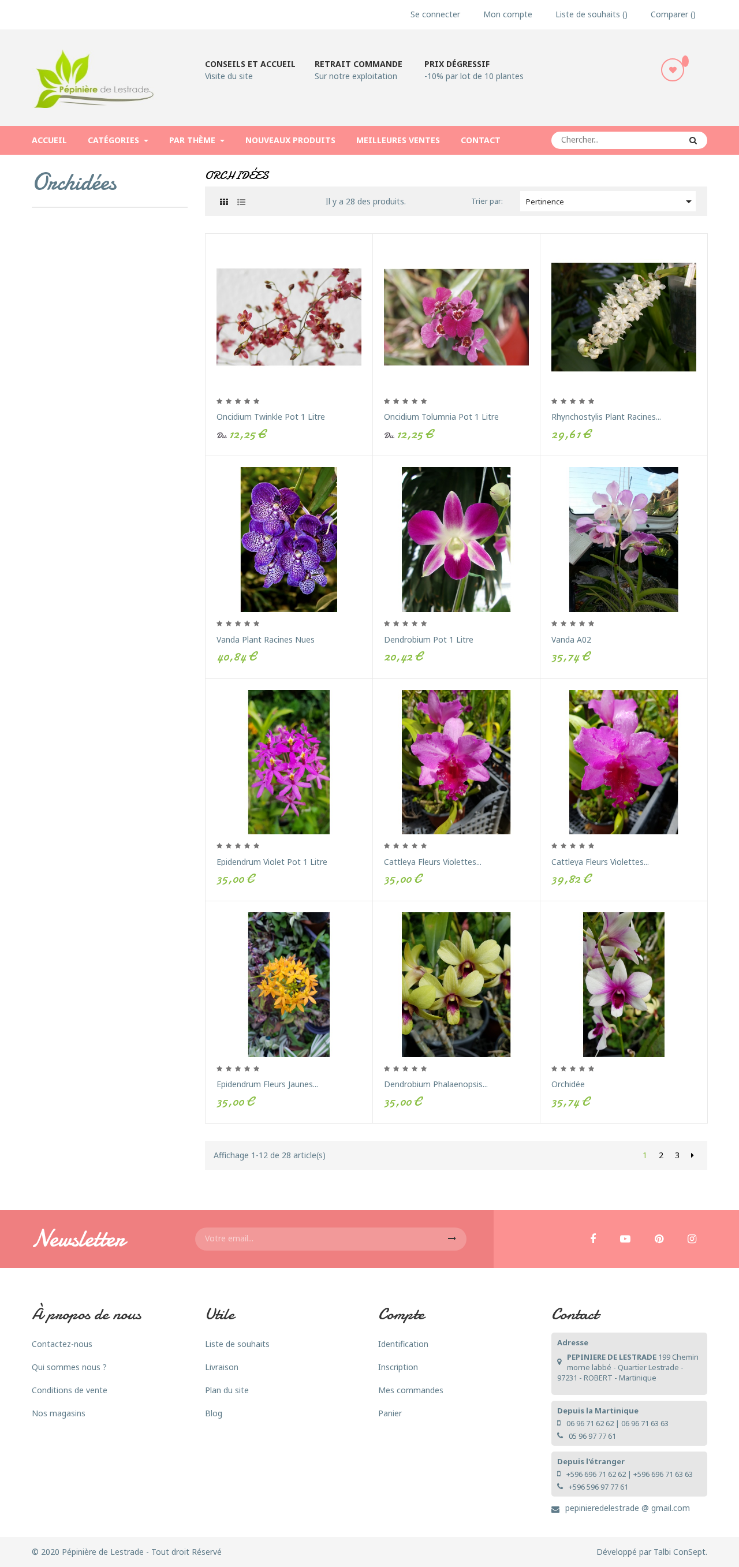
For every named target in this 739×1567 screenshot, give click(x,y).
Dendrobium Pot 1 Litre (428, 639)
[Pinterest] (659, 1239)
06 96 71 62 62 (590, 1423)
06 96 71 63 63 (645, 1423)
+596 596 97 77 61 (598, 1487)
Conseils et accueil (250, 63)
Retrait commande (358, 63)
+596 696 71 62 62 (596, 1474)
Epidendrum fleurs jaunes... (267, 1084)
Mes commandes (410, 1390)
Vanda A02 (571, 639)
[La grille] (224, 202)
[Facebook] (593, 1239)
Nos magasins (58, 1413)
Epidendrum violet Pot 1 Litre (272, 861)
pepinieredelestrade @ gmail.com (627, 1507)
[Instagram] (692, 1239)
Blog (213, 1413)
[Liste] (241, 202)
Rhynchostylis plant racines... (606, 416)
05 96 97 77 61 (592, 1436)
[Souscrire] (452, 1239)
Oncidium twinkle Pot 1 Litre (271, 416)
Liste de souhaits (237, 1343)
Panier (390, 1413)
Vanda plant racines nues (266, 639)
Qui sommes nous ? (69, 1366)
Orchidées (74, 182)
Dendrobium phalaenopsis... (436, 1084)
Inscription (398, 1366)
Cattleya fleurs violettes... (433, 861)
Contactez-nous (62, 1343)
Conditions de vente (69, 1390)
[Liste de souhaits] (672, 69)
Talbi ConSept (680, 1551)
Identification (403, 1343)
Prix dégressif (457, 63)
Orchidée (568, 1084)
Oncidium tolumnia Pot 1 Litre (441, 416)
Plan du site (227, 1390)
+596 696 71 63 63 (663, 1474)
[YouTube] (625, 1239)
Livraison (221, 1366)
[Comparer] (371, 360)
